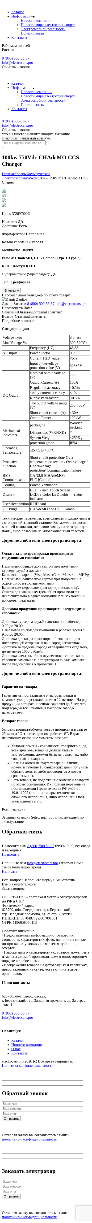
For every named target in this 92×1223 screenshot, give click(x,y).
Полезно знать (32, 33)
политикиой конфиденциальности (29, 1139)
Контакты (19, 37)
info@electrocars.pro (17, 63)
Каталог (17, 12)
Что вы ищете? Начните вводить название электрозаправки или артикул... (36, 136)
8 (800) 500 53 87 (40, 846)
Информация (21, 16)
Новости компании (36, 20)
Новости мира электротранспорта (48, 25)
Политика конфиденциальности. (28, 1065)
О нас (16, 1049)
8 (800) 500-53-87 (15, 58)
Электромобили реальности (43, 29)
